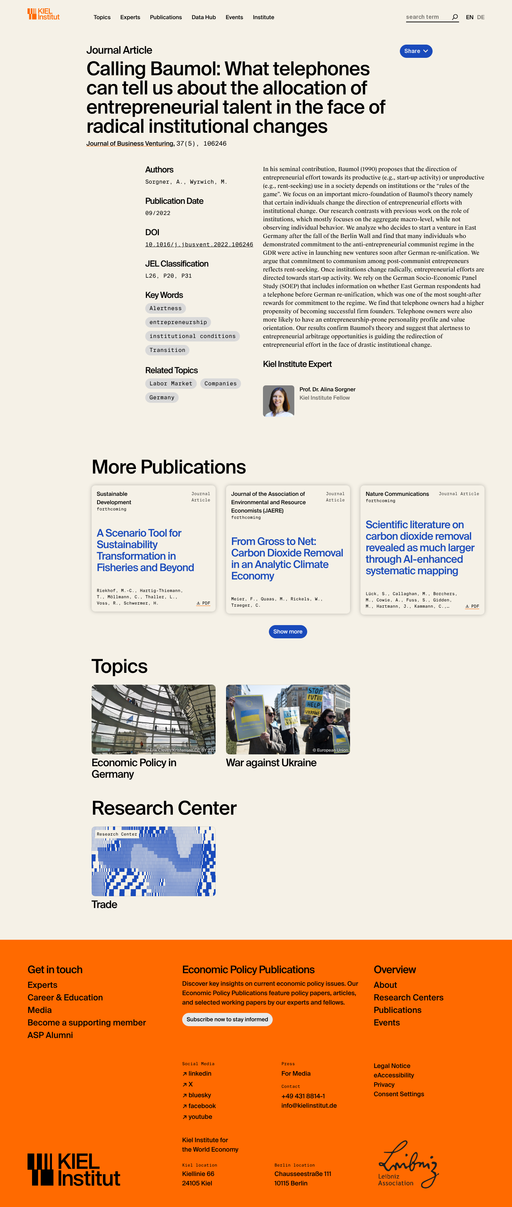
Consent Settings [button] (399, 1094)
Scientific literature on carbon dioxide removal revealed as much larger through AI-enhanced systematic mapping (420, 548)
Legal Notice (392, 1066)
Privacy (384, 1085)
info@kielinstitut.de (309, 1105)
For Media (296, 1073)
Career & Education (65, 997)
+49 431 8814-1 (303, 1096)
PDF (206, 603)
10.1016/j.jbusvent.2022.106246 (199, 244)
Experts (42, 985)
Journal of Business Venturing (129, 143)
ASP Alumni (50, 1035)
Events (387, 1022)
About (385, 985)
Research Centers (409, 997)
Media (40, 1010)
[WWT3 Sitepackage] (54, 14)
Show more (287, 631)
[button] (102, 17)
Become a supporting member (87, 1022)
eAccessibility (394, 1075)
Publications (397, 1010)
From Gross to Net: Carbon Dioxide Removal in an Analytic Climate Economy (287, 559)
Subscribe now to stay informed (227, 1019)
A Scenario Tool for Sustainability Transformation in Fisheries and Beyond (145, 550)
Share (412, 51)
